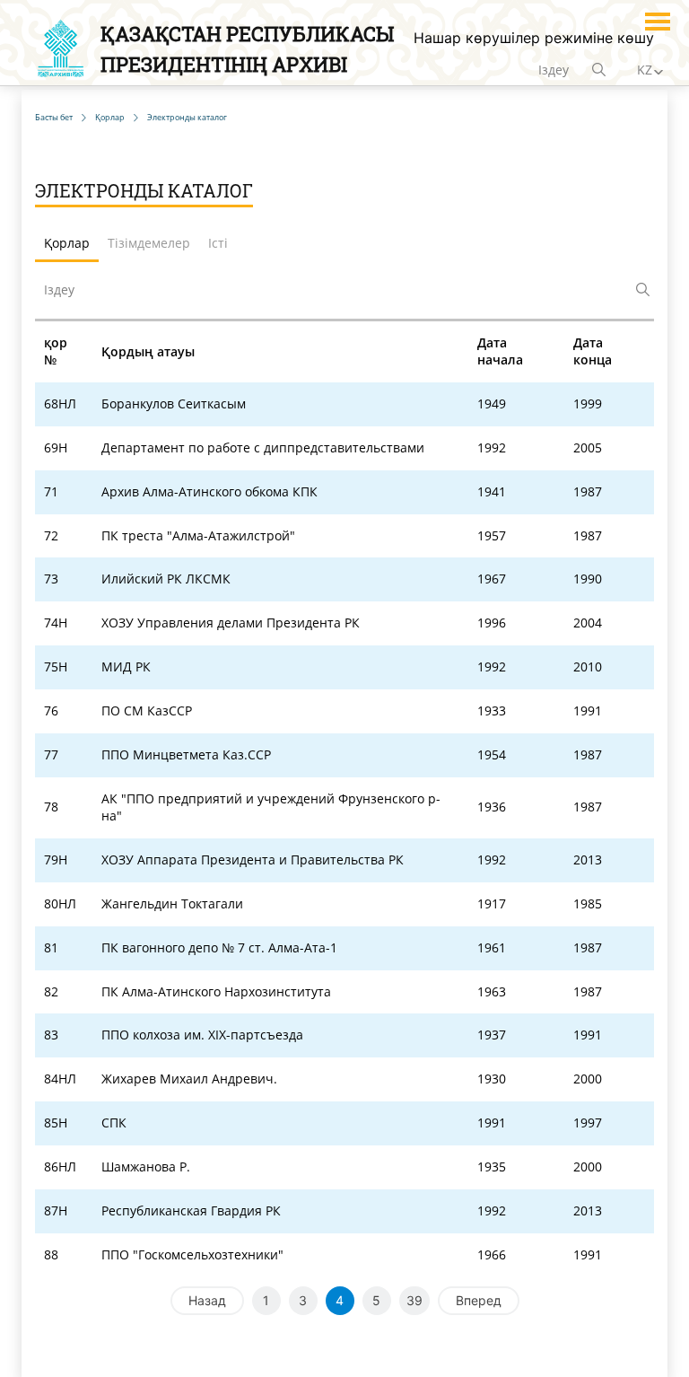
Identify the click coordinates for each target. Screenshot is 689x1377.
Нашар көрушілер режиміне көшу (534, 38)
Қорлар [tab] (67, 242)
